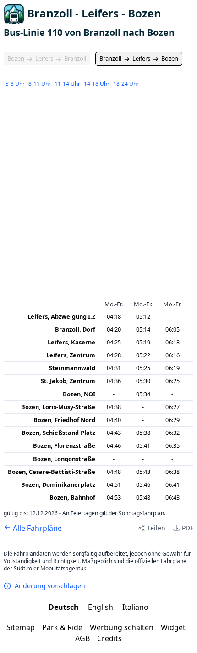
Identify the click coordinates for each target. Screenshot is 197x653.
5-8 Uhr (15, 84)
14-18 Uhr (96, 84)
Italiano (135, 607)
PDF (187, 528)
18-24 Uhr (126, 84)
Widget (173, 627)
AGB (82, 638)
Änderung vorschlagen (50, 585)
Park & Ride (62, 627)
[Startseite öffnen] (14, 14)
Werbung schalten (121, 627)
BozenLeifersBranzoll (46, 58)
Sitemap (20, 627)
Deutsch (65, 607)
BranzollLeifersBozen (138, 58)
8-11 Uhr (39, 84)
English (101, 607)
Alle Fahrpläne (36, 528)
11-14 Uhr (67, 84)
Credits (109, 638)
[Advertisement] (98, 195)
